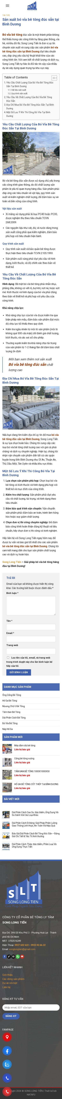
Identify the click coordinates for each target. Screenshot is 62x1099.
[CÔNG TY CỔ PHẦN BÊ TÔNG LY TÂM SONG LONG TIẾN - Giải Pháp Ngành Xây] (32, 5)
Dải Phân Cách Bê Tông (14, 717)
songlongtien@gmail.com (22, 949)
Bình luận (12, 593)
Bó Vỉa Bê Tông (9, 723)
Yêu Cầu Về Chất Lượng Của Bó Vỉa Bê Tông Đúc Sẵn (29, 99)
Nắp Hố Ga (7, 729)
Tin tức (6, 15)
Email (10, 633)
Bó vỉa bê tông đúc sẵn (27, 364)
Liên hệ (6, 987)
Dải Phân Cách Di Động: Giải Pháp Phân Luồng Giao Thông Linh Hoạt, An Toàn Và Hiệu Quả (34, 824)
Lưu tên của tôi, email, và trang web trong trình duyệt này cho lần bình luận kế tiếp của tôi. (29, 661)
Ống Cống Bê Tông (11, 695)
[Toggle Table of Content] (52, 78)
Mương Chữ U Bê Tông (13, 706)
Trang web (12, 645)
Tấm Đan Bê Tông (11, 712)
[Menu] (7, 5)
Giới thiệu (7, 974)
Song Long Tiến (11, 562)
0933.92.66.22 (38, 945)
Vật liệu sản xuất (18, 90)
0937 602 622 (22, 945)
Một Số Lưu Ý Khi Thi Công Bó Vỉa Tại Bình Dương (28, 114)
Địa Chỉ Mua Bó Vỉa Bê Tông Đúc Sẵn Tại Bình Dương (30, 106)
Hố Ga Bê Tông (9, 700)
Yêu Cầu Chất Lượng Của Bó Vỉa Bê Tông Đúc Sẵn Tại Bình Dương (29, 84)
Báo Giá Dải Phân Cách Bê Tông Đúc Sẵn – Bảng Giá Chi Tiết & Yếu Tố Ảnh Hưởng (36, 835)
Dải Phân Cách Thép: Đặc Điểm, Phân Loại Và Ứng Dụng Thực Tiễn (34, 845)
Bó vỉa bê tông (12, 34)
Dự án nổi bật (9, 983)
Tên (9, 621)
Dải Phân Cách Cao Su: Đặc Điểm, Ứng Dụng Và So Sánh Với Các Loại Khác (35, 813)
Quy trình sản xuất (19, 93)
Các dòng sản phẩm (13, 979)
